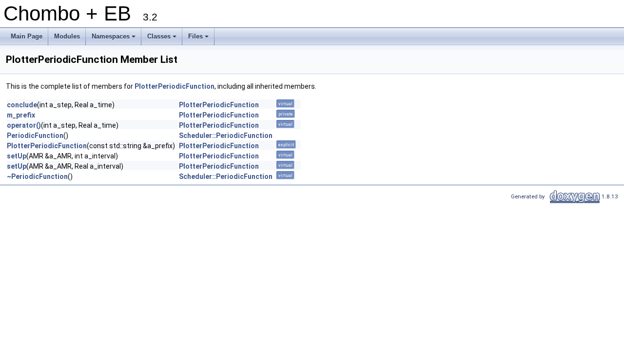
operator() (24, 125)
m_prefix (21, 115)
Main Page (26, 36)
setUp (16, 156)
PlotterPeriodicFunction (174, 86)
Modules (67, 36)
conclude (22, 105)
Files (199, 39)
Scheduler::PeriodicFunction (226, 135)
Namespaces (114, 39)
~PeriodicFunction (37, 176)
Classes (162, 39)
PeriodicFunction (35, 135)
